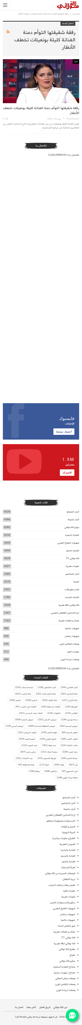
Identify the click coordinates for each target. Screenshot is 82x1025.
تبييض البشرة (24, 719)
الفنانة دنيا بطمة (50, 706)
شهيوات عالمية (72, 628)
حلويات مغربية (72, 566)
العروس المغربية (67, 844)
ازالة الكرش (70, 700)
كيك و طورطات (72, 589)
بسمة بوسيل (69, 719)
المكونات (53, 713)
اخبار (76, 61)
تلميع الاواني (48, 739)
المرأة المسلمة (68, 867)
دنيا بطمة (49, 745)
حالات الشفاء (69, 745)
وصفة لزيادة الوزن (67, 777)
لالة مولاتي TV (72, 558)
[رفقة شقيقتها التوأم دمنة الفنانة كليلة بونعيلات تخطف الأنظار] (41, 81)
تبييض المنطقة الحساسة (41, 726)
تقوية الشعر (49, 732)
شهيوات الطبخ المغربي (68, 543)
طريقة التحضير (46, 758)
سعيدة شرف (49, 752)
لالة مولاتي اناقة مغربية (69, 605)
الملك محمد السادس (31, 713)
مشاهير (50, 771)
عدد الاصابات (24, 758)
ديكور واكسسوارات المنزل (62, 903)
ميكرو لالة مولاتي (71, 527)
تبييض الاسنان (47, 719)
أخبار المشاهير (72, 574)
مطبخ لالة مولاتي (67, 949)
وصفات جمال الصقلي (65, 978)
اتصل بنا (19, 1007)
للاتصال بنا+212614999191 (63, 155)
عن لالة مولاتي (60, 1007)
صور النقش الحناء (66, 926)
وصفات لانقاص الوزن (69, 644)
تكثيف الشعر (69, 739)
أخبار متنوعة (73, 519)
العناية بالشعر (72, 550)
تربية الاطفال (69, 879)
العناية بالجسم (72, 597)
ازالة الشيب (23, 694)
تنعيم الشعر (27, 739)
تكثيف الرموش (27, 732)
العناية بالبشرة (72, 535)
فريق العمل (44, 1007)
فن (73, 765)
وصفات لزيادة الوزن (69, 659)
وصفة (34, 771)
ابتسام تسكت (24, 687)
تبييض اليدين (14, 726)
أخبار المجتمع (73, 512)
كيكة (44, 765)
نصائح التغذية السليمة (64, 967)
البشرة (31, 700)
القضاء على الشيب (25, 706)
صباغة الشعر (69, 758)
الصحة (76, 582)
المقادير (71, 713)
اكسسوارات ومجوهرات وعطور (60, 821)
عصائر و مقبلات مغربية (69, 620)
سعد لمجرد (70, 752)
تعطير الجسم (70, 732)
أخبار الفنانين (69, 687)
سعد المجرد (29, 745)
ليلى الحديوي (70, 771)
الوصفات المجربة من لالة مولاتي (60, 873)
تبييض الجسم (69, 726)
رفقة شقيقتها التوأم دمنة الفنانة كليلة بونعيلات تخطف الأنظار (41, 110)
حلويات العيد (73, 651)
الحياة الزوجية (68, 832)
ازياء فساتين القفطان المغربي (65, 613)
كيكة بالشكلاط (26, 765)
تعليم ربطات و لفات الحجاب (61, 885)
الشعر (15, 700)
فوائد (59, 765)
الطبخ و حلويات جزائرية (63, 838)
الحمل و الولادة (68, 827)
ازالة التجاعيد (69, 694)
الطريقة (71, 706)
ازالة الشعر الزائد (46, 694)
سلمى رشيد (28, 752)
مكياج (72, 955)
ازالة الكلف (49, 700)
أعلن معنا (31, 1007)
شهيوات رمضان (72, 636)
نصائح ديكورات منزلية (64, 973)
